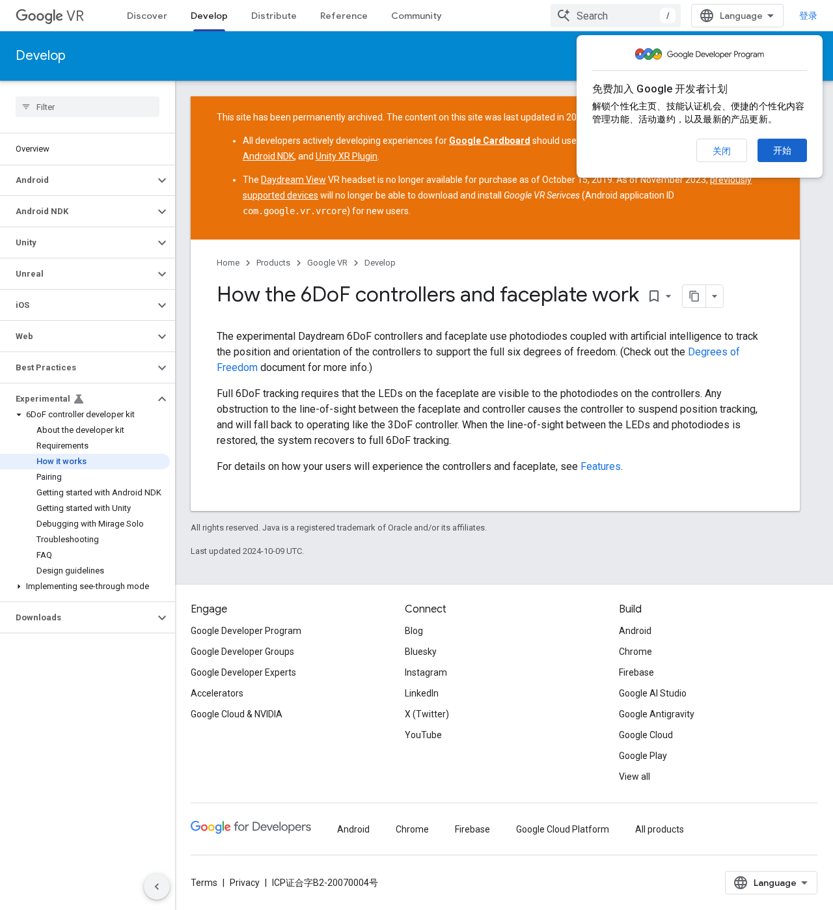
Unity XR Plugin (346, 156)
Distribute (274, 15)
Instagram (426, 672)
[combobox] (616, 15)
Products (273, 263)
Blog (414, 631)
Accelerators (217, 693)
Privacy (245, 882)
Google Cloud (646, 735)
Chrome (635, 651)
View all (634, 776)
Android (635, 631)
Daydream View (293, 179)
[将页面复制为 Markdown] (694, 296)
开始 (782, 150)
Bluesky (421, 651)
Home (228, 263)
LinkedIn (422, 693)
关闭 (722, 151)
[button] (77, 180)
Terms (204, 882)
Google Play (643, 756)
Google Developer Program (246, 631)
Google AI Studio (653, 693)
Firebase (636, 672)
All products (659, 829)
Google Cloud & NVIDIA (236, 714)
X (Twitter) (427, 714)
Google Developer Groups (242, 651)
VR (75, 16)
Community (416, 15)
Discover (147, 15)
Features (600, 466)
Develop (209, 15)
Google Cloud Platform (562, 829)
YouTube (423, 735)
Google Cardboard (489, 140)
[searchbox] (87, 106)
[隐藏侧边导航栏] (157, 887)
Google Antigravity (656, 714)
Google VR (327, 263)
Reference (344, 15)
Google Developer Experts (243, 672)
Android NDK (268, 156)
